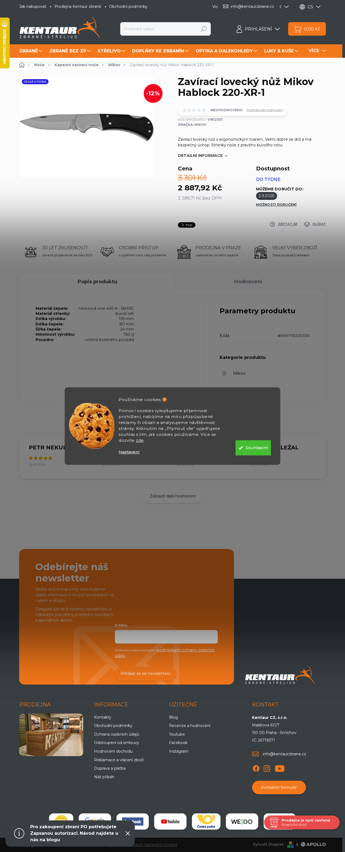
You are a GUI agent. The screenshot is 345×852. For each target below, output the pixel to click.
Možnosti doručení (276, 205)
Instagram (178, 751)
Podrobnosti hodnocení (265, 110)
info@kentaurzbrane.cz (284, 754)
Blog (173, 717)
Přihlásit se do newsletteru (145, 673)
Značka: (192, 125)
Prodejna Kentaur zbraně (77, 6)
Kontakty (102, 717)
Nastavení (129, 452)
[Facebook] (256, 767)
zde (140, 440)
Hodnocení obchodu (113, 751)
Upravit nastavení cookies (153, 844)
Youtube (177, 734)
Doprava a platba (110, 768)
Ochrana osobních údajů (116, 734)
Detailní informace (200, 155)
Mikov (239, 373)
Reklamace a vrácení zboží (119, 759)
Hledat (204, 28)
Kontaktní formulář (279, 787)
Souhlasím (257, 447)
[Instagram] (267, 767)
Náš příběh (104, 776)
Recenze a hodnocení (189, 725)
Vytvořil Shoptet (268, 844)
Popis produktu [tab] (97, 282)
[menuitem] (31, 51)
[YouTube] (280, 767)
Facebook (178, 742)
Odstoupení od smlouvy (116, 742)
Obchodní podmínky (128, 6)
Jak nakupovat (32, 6)
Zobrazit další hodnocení (172, 496)
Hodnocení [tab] (248, 282)
